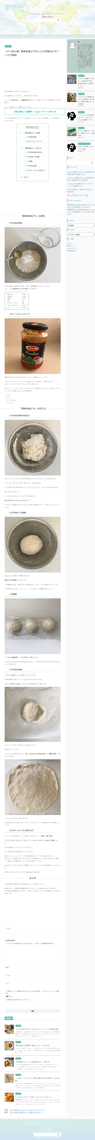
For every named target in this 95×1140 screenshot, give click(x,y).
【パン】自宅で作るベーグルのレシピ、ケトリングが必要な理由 (36, 1029)
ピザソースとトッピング (33, 141)
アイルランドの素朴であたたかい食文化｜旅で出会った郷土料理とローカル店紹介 (80, 179)
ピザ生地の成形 (30, 166)
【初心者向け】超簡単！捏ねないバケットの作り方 (32, 1045)
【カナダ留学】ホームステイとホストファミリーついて (27, 1110)
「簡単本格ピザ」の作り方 (31, 148)
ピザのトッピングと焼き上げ (34, 170)
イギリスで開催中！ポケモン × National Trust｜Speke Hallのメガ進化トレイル (81, 173)
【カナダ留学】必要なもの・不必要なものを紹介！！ (26, 1112)
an (86, 207)
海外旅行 (55, 36)
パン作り (8, 928)
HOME (22, 36)
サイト (7, 983)
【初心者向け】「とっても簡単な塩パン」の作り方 (32, 1062)
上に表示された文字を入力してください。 (18, 999)
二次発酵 (28, 161)
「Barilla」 (35, 377)
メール (8, 975)
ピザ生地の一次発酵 (31, 157)
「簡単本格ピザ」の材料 (31, 133)
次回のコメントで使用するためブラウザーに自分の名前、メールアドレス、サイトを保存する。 (32, 992)
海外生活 (72, 36)
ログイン (69, 243)
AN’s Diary (47, 16)
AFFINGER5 (56, 1137)
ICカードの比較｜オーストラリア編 (77, 195)
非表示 (37, 127)
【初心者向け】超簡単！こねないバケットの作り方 (34, 111)
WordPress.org (71, 250)
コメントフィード (72, 248)
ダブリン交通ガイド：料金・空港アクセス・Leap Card (86, 133)
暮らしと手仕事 (39, 36)
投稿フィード (71, 245)
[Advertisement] (33, 75)
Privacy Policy (66, 1124)
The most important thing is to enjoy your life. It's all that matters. (47, 1131)
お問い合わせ (57, 1124)
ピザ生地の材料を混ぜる (33, 152)
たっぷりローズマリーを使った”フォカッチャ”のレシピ (33, 1097)
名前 (7, 967)
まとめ (25, 177)
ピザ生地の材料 (30, 137)
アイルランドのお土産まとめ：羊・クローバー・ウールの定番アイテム (86, 117)
